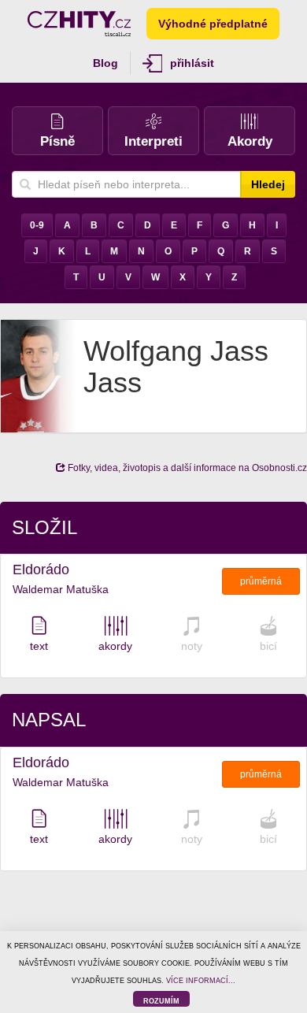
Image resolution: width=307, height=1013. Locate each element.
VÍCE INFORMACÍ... (200, 981)
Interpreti (153, 141)
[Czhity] (79, 23)
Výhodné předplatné (213, 23)
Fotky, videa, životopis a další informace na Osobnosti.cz (186, 467)
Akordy (249, 141)
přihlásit (192, 63)
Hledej (268, 184)
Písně (57, 141)
